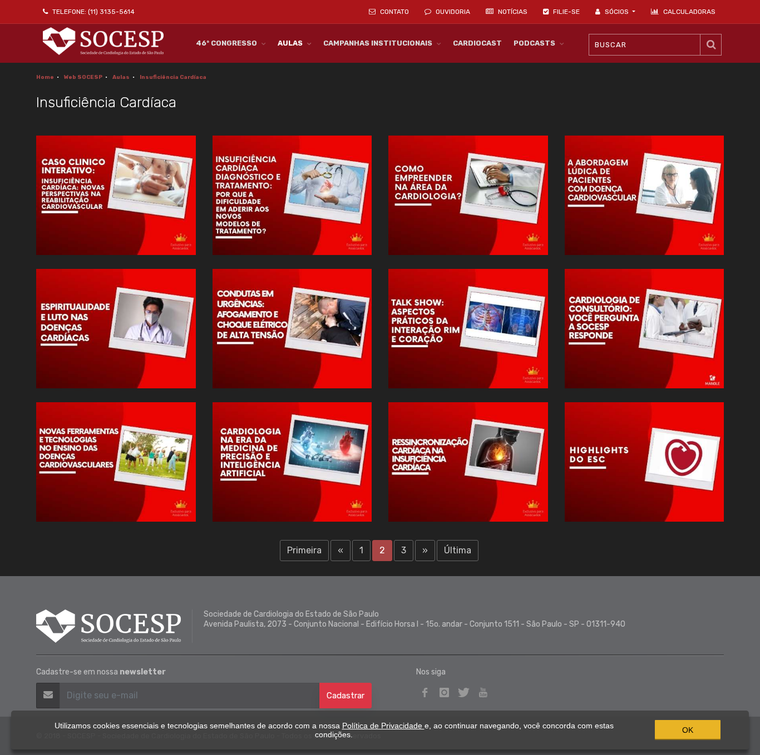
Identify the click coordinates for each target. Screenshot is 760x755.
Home (45, 77)
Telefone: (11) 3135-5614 (93, 12)
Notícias (511, 12)
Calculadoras (689, 12)
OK (687, 730)
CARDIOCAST (477, 43)
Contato (393, 12)
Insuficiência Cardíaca (173, 77)
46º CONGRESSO (226, 43)
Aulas (121, 77)
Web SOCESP (83, 77)
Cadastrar (345, 696)
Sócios (616, 12)
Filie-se (565, 12)
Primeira (304, 550)
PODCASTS (534, 43)
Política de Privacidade (383, 725)
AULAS (290, 43)
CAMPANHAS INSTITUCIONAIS (377, 43)
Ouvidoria (452, 12)
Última (457, 550)
